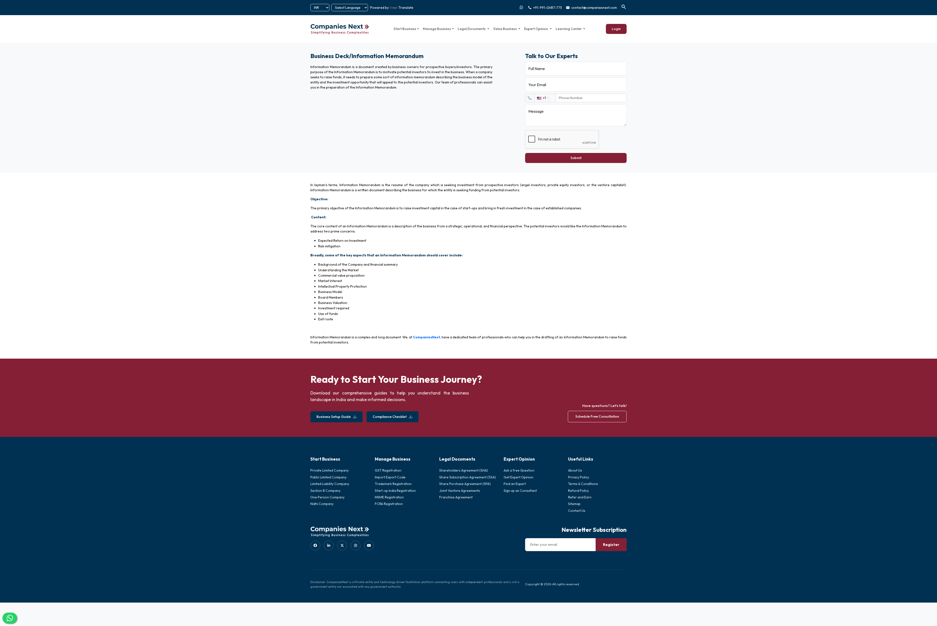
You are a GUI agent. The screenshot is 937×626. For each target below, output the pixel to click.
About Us (575, 470)
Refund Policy (578, 490)
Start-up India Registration (395, 490)
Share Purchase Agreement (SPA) (465, 484)
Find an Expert (515, 484)
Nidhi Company (322, 504)
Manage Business (437, 29)
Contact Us (576, 510)
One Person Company (327, 497)
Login (616, 29)
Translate (405, 7)
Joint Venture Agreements (459, 490)
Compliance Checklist (390, 416)
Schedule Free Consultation (597, 416)
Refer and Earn (579, 497)
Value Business (505, 29)
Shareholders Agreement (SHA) (463, 470)
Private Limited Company (329, 470)
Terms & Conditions (583, 484)
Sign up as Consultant (520, 490)
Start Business (405, 29)
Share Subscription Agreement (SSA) (467, 477)
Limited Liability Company (329, 484)
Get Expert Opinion (518, 477)
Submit (575, 158)
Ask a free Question (519, 470)
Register (611, 544)
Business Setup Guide (333, 416)
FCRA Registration (389, 504)
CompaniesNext (426, 337)
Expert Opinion (536, 29)
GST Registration (388, 470)
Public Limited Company (328, 477)
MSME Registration (389, 497)
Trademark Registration (393, 484)
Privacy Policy (578, 477)
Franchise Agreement (456, 497)
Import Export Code (390, 477)
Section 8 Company (325, 490)
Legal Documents (472, 29)
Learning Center (569, 29)
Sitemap (574, 504)
